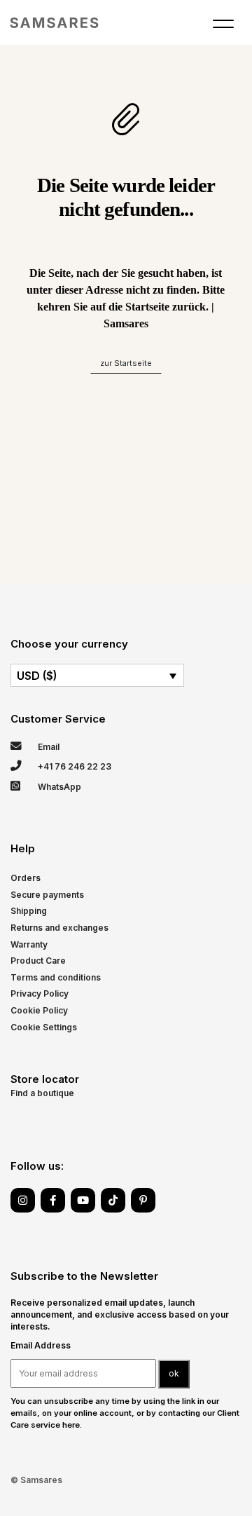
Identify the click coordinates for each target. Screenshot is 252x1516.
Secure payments (47, 894)
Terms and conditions (55, 977)
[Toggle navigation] (223, 26)
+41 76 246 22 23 (73, 766)
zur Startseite (126, 363)
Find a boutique (42, 1093)
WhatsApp (58, 786)
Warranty (29, 944)
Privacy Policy (39, 993)
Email (47, 747)
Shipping (28, 911)
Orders (25, 878)
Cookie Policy (39, 1010)
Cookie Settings (43, 1027)
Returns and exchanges (59, 927)
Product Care (38, 960)
